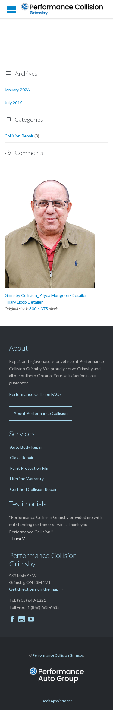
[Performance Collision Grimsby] (64, 9)
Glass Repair (21, 457)
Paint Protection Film (29, 468)
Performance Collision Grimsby (58, 655)
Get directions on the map (33, 589)
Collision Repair (19, 135)
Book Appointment (57, 701)
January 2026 (17, 89)
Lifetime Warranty (27, 478)
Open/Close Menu (11, 9)
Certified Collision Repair (33, 489)
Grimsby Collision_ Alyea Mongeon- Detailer (46, 295)
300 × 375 (38, 308)
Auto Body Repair (26, 447)
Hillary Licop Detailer (24, 302)
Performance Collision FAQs (35, 394)
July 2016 (13, 102)
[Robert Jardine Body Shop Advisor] (56, 231)
